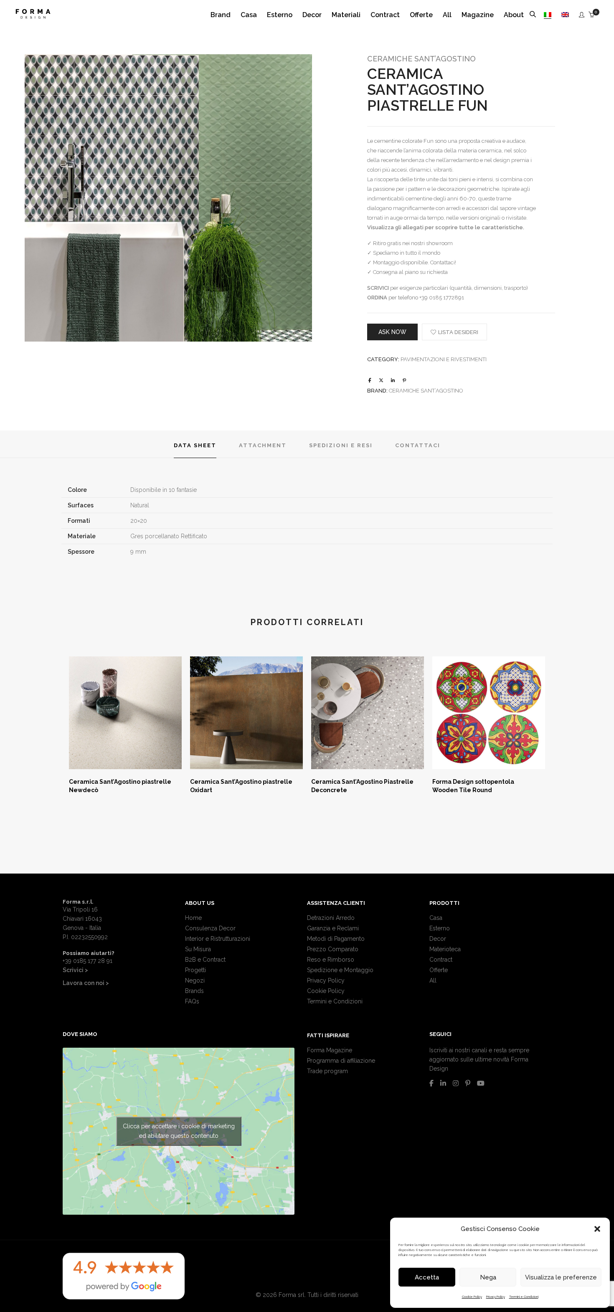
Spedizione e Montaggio (340, 970)
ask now (392, 332)
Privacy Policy (495, 1296)
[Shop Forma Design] (33, 15)
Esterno (439, 928)
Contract (440, 959)
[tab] (195, 444)
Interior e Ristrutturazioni (217, 938)
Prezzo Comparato (332, 949)
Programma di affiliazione (341, 1060)
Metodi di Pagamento (336, 938)
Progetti (195, 970)
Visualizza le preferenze (561, 1277)
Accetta (427, 1277)
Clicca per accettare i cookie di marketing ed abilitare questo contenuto (179, 1131)
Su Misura (198, 949)
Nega (488, 1277)
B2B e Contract (205, 959)
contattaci (417, 445)
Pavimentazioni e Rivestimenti (444, 359)
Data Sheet (195, 445)
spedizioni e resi (341, 445)
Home (193, 917)
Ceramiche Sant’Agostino (421, 58)
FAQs (192, 1001)
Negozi (195, 980)
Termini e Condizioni (523, 1296)
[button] (597, 1229)
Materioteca (445, 949)
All (432, 980)
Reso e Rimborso (330, 959)
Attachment (263, 445)
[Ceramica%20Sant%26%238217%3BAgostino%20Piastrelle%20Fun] (370, 380)
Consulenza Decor (210, 928)
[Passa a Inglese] (565, 14)
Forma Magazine (329, 1050)
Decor (437, 938)
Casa (435, 917)
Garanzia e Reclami (333, 928)
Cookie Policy (472, 1296)
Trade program (327, 1071)
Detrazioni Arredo (331, 917)
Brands (194, 991)
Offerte (438, 970)
